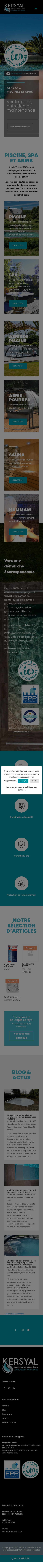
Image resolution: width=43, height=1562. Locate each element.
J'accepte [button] (23, 781)
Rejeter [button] (35, 781)
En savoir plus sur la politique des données (21, 788)
